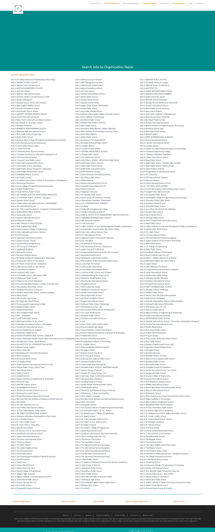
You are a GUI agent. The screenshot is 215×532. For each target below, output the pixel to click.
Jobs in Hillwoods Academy (22, 221)
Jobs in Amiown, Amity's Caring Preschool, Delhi (30, 97)
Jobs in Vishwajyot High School (87, 480)
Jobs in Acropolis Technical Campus (154, 83)
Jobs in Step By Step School (22, 428)
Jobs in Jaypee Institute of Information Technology (160, 241)
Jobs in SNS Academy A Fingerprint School (156, 402)
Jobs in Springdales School (85, 405)
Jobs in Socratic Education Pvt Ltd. (25, 405)
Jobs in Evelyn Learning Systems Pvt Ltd (91, 183)
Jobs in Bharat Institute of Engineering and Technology (162, 126)
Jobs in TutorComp (18, 462)
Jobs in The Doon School (21, 442)
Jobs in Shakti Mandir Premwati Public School (93, 385)
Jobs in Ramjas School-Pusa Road (88, 353)
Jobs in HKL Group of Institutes (87, 221)
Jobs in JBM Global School (150, 244)
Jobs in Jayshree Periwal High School (25, 244)
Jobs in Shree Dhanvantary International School (30, 396)
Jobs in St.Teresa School (149, 428)
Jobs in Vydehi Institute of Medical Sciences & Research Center (165, 483)
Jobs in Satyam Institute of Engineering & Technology (32, 379)
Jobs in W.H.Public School (21, 485)
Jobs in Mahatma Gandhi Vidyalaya (154, 278)
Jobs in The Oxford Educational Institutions (92, 451)
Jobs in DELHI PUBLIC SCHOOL (152, 169)
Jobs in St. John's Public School (23, 422)
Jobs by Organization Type (136, 501)
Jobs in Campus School (149, 146)
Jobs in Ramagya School (85, 350)
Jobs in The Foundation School (87, 442)
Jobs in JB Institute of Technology (88, 244)
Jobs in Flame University (85, 189)
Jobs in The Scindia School (21, 454)
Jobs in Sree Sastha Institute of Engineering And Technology (99, 408)
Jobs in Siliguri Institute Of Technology (155, 399)
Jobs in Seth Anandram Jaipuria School (155, 382)
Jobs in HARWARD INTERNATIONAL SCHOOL (93, 218)
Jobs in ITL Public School (149, 232)
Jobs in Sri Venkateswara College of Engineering (94, 413)
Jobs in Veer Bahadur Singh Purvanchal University (159, 471)
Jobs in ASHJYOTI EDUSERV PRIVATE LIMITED (29, 114)
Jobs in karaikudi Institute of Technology (156, 252)
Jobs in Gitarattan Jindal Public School (155, 201)
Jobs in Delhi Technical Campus (87, 172)
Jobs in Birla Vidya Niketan (86, 134)
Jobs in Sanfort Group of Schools (88, 370)
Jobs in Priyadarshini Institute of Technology (93, 342)
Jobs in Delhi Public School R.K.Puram (90, 169)
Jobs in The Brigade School (150, 439)
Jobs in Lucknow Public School (23, 272)
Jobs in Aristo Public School (86, 108)
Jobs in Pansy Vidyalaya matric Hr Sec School (93, 330)
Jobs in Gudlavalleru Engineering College (91, 209)
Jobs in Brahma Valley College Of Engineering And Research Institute (38, 140)
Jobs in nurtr (80, 321)
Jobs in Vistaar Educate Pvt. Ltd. (24, 483)
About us (66, 515)
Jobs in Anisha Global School (86, 100)
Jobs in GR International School (23, 206)
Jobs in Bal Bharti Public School (87, 120)
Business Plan (148, 515)
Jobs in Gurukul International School (89, 212)
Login (191, 3)
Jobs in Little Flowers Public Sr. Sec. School (28, 267)
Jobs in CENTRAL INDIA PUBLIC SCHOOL (91, 152)
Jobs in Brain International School (153, 140)
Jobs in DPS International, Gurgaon (154, 178)
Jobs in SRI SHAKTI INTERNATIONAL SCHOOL (29, 413)
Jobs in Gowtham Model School (152, 203)
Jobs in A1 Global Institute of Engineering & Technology (33, 80)
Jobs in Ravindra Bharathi (150, 353)
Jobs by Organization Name (23, 74)
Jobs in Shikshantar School (150, 393)
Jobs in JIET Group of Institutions (24, 247)
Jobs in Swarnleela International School (27, 434)
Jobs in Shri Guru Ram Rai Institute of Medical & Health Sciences (37, 399)
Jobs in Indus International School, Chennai (28, 232)
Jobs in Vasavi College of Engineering (25, 471)
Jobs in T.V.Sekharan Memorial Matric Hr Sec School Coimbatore (101, 462)
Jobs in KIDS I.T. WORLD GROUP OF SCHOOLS (158, 258)
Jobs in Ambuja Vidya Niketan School (90, 94)
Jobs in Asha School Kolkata (151, 111)
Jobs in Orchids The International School (156, 324)
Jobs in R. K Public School (85, 344)
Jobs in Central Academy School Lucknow (27, 152)
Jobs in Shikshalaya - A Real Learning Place (92, 393)
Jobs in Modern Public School (151, 293)
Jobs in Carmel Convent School (87, 149)
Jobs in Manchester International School (91, 281)
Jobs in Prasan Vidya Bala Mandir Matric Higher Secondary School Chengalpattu (43, 339)
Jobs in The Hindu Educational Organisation (92, 445)
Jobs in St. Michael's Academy (152, 422)
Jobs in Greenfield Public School (152, 206)
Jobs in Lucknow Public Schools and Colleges (93, 272)
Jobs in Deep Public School (150, 160)
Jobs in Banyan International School (154, 123)
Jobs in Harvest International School (25, 218)
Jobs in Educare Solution (149, 180)
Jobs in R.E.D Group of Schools (87, 356)
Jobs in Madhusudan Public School (153, 275)
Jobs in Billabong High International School (28, 132)
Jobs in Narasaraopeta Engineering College (28, 304)
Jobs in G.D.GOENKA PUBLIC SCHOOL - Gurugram (31, 198)
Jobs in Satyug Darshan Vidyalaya (88, 379)
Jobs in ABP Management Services (89, 83)
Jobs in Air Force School (20, 91)
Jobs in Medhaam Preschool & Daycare (26, 290)
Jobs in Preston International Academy (90, 339)
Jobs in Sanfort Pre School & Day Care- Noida (158, 370)
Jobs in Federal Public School (22, 189)
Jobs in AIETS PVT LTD (148, 88)
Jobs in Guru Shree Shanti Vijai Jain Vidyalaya (158, 209)
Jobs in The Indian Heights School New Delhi (157, 445)
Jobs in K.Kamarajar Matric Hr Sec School (27, 261)
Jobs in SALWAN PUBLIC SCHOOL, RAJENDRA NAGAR (96, 367)
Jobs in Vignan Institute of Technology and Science (31, 477)
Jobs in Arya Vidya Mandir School (88, 111)
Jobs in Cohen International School (154, 157)
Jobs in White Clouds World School (154, 485)
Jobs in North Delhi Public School (24, 318)
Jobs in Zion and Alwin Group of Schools (156, 488)
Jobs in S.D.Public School (21, 362)
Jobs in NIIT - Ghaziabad (20, 316)
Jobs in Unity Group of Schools (87, 465)
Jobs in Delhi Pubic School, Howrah (89, 163)
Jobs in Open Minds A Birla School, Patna (91, 324)
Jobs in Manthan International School (155, 281)
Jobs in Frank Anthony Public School (25, 192)
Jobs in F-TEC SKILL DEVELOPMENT (154, 186)
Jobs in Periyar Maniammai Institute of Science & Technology (100, 333)
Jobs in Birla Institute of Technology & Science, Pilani (96, 132)
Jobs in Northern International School (90, 318)
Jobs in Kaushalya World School (88, 255)
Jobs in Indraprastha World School (153, 229)
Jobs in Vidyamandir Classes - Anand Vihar (157, 474)
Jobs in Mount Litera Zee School (24, 298)
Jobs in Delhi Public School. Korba (88, 166)
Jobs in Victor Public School (86, 474)
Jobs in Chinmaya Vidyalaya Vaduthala (155, 154)
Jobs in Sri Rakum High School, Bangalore (156, 411)
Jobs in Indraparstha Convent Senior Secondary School (97, 229)
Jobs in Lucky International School (153, 272)
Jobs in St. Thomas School (150, 425)
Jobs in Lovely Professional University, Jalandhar (159, 270)
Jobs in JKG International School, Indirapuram (93, 247)
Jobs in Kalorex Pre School (21, 252)
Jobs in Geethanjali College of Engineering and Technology (163, 198)
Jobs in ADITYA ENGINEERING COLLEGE (27, 88)
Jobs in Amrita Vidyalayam (21, 100)
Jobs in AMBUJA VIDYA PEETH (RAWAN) (156, 94)
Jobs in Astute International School (25, 117)
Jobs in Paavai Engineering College (89, 327)
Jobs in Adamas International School (25, 85)
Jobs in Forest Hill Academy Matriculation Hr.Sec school (162, 189)
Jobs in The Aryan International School (26, 439)
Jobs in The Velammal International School (92, 457)
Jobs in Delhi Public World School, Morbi (27, 172)
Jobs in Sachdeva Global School (88, 362)
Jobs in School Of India (20, 382)
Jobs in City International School (24, 157)
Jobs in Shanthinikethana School (24, 388)
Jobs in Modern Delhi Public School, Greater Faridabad (33, 293)
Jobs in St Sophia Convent (85, 425)
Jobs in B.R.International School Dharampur (28, 143)
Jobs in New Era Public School (152, 310)
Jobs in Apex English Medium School (25, 106)
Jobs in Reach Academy (20, 356)
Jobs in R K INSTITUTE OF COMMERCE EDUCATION (31, 344)
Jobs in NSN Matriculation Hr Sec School (27, 321)
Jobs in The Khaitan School (150, 448)
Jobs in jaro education (84, 241)
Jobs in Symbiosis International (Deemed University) (96, 434)
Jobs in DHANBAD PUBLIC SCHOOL (25, 175)
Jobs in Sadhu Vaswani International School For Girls (32, 365)
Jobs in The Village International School (156, 457)
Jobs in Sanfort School (20, 373)
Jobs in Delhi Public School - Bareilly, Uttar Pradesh (160, 163)
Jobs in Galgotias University (86, 192)
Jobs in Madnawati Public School (24, 278)
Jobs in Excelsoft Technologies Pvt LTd (90, 186)
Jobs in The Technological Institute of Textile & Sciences (33, 457)
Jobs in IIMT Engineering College (24, 226)
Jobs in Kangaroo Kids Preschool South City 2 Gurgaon (97, 252)
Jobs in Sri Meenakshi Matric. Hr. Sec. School (93, 411)
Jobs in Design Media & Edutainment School (157, 172)
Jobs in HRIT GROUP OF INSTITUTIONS (26, 224)
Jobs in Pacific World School (151, 327)
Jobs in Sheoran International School (154, 390)
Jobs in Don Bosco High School (87, 178)
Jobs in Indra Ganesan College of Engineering (29, 229)
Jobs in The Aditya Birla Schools (152, 436)
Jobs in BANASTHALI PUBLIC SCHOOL (90, 123)
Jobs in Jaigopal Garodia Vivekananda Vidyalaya (94, 238)
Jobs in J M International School (153, 235)
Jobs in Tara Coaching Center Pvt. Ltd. (90, 436)
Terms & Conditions (103, 515)
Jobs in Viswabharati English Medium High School (95, 483)
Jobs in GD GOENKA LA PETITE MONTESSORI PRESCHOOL (34, 195)
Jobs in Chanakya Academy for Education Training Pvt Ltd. (34, 154)
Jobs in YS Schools (82, 488)
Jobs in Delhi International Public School (27, 163)
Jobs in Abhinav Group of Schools (88, 80)
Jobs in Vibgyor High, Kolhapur (23, 474)
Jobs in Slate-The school (85, 402)
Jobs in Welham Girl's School (86, 485)
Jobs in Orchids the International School (27, 327)
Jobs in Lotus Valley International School (91, 270)
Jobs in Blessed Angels (149, 134)
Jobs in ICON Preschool (84, 224)
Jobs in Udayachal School (150, 462)
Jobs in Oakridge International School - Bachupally (31, 324)
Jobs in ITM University (20, 235)
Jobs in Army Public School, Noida (24, 111)
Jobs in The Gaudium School (151, 442)
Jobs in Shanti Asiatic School (86, 388)
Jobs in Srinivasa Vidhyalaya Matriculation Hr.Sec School (33, 416)
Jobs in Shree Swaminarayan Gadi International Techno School (165, 396)
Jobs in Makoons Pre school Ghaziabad (26, 281)
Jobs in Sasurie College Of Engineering (155, 376)
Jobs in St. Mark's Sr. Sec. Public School (91, 422)
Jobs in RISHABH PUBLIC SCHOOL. (153, 356)
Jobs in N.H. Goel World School (87, 313)
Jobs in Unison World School (22, 465)
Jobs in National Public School (23, 307)
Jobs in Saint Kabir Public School (153, 365)
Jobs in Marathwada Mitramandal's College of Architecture (35, 284)
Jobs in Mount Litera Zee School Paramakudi (158, 296)
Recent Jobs (179, 501)
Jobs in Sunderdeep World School (88, 431)
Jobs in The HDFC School (21, 445)
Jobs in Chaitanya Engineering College (155, 152)
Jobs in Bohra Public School (22, 137)
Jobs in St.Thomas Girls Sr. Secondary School (28, 431)
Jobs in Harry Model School (151, 215)
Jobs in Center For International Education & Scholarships (163, 149)
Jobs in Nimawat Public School (87, 316)
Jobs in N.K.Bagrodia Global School (25, 301)
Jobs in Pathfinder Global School (24, 333)
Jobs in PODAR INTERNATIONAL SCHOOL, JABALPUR (32, 336)
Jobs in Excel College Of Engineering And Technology (32, 186)
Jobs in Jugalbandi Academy (22, 249)
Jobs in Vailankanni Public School (88, 468)
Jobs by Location (68, 501)
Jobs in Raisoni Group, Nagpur (23, 347)
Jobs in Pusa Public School (150, 342)
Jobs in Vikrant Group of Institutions (154, 477)
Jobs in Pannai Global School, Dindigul (26, 330)
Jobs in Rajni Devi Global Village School (155, 347)
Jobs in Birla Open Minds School (153, 132)
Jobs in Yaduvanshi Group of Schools (25, 488)
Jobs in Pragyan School (149, 336)
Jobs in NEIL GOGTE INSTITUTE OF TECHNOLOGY (95, 310)
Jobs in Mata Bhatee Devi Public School (27, 287)
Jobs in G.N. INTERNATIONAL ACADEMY (91, 203)
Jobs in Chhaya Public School (86, 154)
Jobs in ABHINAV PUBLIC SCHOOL (153, 80)
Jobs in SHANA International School (154, 385)
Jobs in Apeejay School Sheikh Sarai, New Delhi (159, 103)
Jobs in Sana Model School (21, 370)
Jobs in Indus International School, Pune (91, 232)
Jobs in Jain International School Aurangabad (158, 238)
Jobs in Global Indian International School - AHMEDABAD (34, 203)
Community (164, 3)
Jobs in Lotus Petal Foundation (23, 270)
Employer (199, 3)
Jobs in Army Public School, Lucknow (154, 108)
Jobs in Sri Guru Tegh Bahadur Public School (28, 411)
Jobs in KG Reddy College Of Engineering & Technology (33, 258)
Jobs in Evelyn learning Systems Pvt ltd (155, 183)
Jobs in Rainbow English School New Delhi (157, 344)
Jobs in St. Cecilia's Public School (153, 416)
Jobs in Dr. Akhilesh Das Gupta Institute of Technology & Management (39, 180)
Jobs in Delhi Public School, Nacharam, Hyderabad (31, 169)
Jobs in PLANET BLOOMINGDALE (153, 333)
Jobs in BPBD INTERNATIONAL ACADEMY (156, 137)
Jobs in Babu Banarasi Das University (154, 117)
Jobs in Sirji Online (18, 402)
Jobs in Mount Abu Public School (88, 296)
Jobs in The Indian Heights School (24, 448)
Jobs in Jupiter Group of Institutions (89, 249)
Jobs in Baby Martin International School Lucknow (31, 120)
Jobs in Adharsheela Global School (89, 85)
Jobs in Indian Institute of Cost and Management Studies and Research (103, 226)
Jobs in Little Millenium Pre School (153, 267)
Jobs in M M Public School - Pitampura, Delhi (29, 275)
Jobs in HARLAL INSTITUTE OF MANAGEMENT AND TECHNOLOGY (102, 215)
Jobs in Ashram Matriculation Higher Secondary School (97, 114)
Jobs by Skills (98, 501)
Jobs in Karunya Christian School (24, 255)
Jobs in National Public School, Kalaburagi (92, 304)
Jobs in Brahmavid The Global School (90, 140)
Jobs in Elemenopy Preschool (22, 183)
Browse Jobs (94, 3)
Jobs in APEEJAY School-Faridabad (153, 100)
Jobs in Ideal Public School (150, 224)
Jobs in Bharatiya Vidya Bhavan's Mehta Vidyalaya (95, 129)
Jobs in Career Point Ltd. (20, 149)
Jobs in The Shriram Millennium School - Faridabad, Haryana (164, 454)
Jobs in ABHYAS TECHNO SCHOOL (24, 83)
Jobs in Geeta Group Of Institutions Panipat (92, 198)
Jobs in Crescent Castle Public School (26, 160)
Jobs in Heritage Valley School (152, 218)
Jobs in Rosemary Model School (24, 359)
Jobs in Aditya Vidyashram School (88, 88)
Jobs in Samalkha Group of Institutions (155, 367)
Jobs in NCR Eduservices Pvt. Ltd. (88, 307)
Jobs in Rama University (20, 350)
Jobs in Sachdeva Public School (152, 362)
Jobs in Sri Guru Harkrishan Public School (156, 408)
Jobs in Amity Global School (86, 97)
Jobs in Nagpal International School (89, 301)
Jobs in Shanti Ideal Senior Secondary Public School (160, 388)
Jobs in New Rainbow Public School (25, 313)
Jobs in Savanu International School (154, 379)
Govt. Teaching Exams (130, 3)
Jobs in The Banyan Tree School (88, 439)
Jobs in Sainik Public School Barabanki (90, 365)
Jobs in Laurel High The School (87, 264)
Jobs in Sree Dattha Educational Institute (27, 408)
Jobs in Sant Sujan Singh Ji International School (94, 376)
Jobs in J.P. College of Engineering (153, 247)
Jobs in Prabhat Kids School (86, 336)
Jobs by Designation (21, 501)
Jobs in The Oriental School (22, 451)
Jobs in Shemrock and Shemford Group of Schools (95, 390)
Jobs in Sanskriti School (20, 376)
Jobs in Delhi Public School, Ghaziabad (26, 166)
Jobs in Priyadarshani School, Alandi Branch (28, 342)
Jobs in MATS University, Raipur (87, 287)
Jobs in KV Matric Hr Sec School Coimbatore (28, 264)
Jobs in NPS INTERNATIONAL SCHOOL (155, 318)
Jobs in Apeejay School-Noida (87, 103)
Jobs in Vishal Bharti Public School (24, 480)
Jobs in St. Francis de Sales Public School (91, 419)
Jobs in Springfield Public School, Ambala (156, 405)
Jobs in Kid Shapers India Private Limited (91, 258)
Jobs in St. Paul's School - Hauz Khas (25, 425)
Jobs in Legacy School (148, 264)
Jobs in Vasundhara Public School (88, 471)
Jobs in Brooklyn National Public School (91, 143)
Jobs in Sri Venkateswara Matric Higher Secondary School (163, 413)
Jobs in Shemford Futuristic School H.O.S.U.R (29, 390)
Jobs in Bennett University (21, 126)
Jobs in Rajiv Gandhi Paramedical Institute (92, 347)
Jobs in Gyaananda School (21, 215)
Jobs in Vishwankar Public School (153, 480)
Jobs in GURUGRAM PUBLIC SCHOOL (26, 212)
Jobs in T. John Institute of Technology (155, 434)
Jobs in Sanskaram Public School (153, 373)
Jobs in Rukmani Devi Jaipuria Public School (92, 359)
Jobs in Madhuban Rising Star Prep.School (92, 275)
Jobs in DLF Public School (21, 178)
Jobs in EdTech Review (84, 180)
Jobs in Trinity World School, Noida (154, 460)
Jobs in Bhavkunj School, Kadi (151, 129)
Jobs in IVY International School (88, 235)
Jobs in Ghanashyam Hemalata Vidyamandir (93, 201)
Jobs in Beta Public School (85, 126)
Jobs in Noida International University (155, 316)
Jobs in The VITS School (20, 460)
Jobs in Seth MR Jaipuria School (23, 385)
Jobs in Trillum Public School (86, 460)
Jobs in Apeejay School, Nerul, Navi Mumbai (28, 103)
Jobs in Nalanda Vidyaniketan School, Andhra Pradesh (161, 301)
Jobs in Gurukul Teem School (151, 212)
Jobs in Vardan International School (154, 468)
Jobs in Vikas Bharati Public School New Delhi (93, 477)
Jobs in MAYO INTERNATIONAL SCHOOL (156, 287)
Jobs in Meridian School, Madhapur (154, 290)
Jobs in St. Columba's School (22, 419)
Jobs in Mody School (19, 296)
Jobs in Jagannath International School (26, 238)
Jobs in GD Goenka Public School (88, 195)
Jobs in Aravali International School (154, 106)
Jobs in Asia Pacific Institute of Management (158, 114)
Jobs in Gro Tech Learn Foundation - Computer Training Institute (36, 209)
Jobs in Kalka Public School (150, 249)
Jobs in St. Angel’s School (85, 416)
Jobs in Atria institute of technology (89, 117)
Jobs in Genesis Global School (23, 201)
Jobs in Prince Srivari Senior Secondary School (158, 339)
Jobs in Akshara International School (25, 94)
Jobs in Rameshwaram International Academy (29, 353)
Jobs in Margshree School (85, 284)
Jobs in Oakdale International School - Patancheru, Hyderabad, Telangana (169, 321)
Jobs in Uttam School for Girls (23, 468)
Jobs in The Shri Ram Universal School (90, 454)
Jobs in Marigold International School (155, 284)
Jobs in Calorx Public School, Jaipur (25, 146)
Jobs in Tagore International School (25, 436)
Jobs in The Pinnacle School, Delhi (153, 451)
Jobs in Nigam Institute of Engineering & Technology (161, 313)
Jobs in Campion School (84, 146)
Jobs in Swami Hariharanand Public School (157, 431)
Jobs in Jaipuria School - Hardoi (23, 241)
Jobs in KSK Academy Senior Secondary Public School (96, 261)
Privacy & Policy (120, 515)
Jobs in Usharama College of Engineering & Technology (162, 465)
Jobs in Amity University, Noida (152, 97)
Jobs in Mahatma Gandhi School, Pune (90, 278)
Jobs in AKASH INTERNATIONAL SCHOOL (156, 91)
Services (88, 515)
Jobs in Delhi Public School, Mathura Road (157, 166)
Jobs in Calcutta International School (154, 143)
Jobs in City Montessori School (87, 157)
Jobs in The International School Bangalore (92, 448)
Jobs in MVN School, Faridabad (152, 298)
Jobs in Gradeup (81, 206)
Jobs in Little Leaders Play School (88, 267)
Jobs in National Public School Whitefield (156, 304)
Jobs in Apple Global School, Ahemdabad (91, 106)
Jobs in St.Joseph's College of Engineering (92, 428)
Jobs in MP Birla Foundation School (89, 298)
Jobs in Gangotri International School (155, 192)
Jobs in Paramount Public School (153, 330)
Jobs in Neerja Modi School (22, 310)
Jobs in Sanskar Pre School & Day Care (90, 373)
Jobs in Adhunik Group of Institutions (155, 85)
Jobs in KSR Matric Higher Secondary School (157, 261)
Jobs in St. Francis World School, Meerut (156, 419)
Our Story (77, 515)
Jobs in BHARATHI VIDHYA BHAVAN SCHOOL (28, 129)
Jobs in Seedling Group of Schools (88, 382)
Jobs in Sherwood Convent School (24, 393)
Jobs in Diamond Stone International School (93, 175)
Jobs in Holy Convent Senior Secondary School (158, 221)
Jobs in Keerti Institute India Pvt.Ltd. (154, 255)
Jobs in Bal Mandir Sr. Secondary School (27, 123)
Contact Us (134, 515)
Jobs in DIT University (148, 175)
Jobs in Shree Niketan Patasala (87, 396)
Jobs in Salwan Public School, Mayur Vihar (28, 367)
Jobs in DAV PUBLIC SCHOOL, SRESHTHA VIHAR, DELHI (97, 160)
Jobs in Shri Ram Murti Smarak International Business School (99, 399)
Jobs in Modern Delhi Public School (89, 293)
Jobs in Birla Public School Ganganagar (26, 134)
